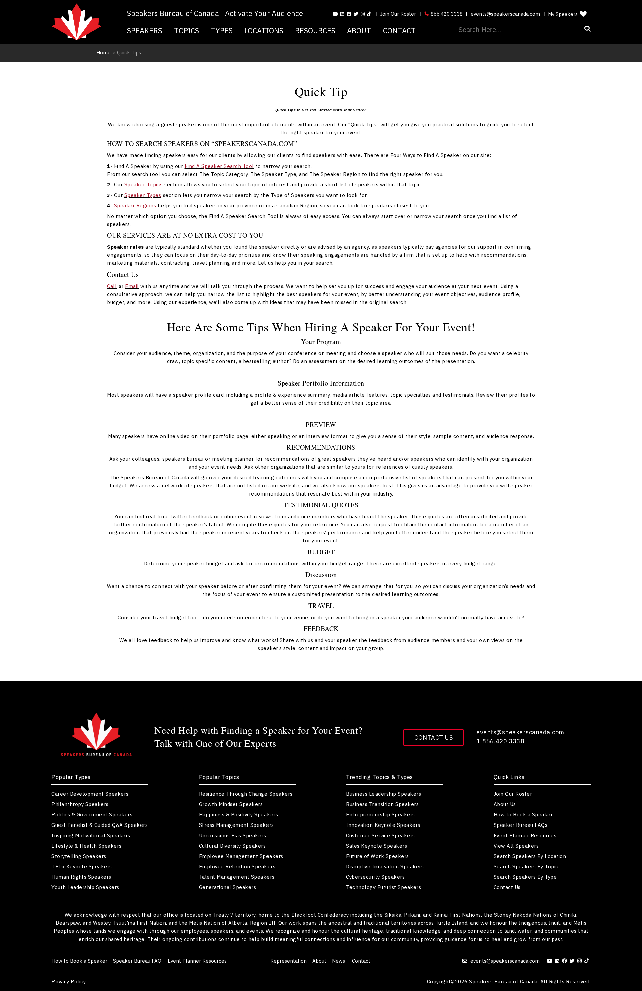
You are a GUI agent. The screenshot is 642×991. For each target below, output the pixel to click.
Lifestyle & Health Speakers (86, 846)
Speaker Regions (136, 205)
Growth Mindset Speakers (231, 804)
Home (103, 52)
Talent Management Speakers (237, 877)
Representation (288, 961)
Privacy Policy (68, 981)
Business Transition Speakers (382, 804)
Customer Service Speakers (380, 835)
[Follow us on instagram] (363, 14)
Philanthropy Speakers (80, 804)
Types (222, 30)
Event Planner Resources (525, 835)
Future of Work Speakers (377, 856)
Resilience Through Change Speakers (246, 794)
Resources (315, 30)
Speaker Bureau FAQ (137, 961)
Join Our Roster (398, 14)
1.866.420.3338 (500, 741)
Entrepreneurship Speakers (380, 814)
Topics (186, 30)
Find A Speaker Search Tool (219, 166)
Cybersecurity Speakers (375, 877)
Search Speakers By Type (525, 877)
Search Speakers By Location (530, 856)
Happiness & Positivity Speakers (238, 814)
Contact (399, 30)
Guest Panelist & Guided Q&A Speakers (99, 825)
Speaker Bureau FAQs (521, 825)
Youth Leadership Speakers (85, 887)
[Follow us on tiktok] (369, 14)
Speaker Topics (143, 184)
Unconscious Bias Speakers (232, 835)
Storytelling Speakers (78, 856)
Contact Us (433, 737)
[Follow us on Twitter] (356, 14)
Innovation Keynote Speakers (383, 825)
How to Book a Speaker (523, 814)
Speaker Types (143, 195)
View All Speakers (516, 846)
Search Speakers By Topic (526, 866)
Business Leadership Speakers (383, 794)
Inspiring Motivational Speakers (90, 835)
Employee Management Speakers (241, 856)
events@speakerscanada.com (505, 14)
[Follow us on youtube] (335, 14)
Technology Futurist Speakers (383, 887)
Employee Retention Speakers (237, 866)
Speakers (144, 30)
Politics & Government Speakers (91, 814)
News (339, 961)
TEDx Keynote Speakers (81, 866)
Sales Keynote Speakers (376, 846)
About (359, 30)
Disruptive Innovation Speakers (385, 866)
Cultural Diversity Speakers (232, 846)
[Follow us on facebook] (349, 14)
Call (112, 286)
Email (132, 286)
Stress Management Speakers (236, 825)
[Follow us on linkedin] (342, 14)
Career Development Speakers (90, 794)
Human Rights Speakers (81, 877)
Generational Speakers (227, 887)
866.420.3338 (446, 14)
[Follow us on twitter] (573, 961)
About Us (505, 804)
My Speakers (563, 14)
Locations (263, 30)
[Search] (524, 30)
